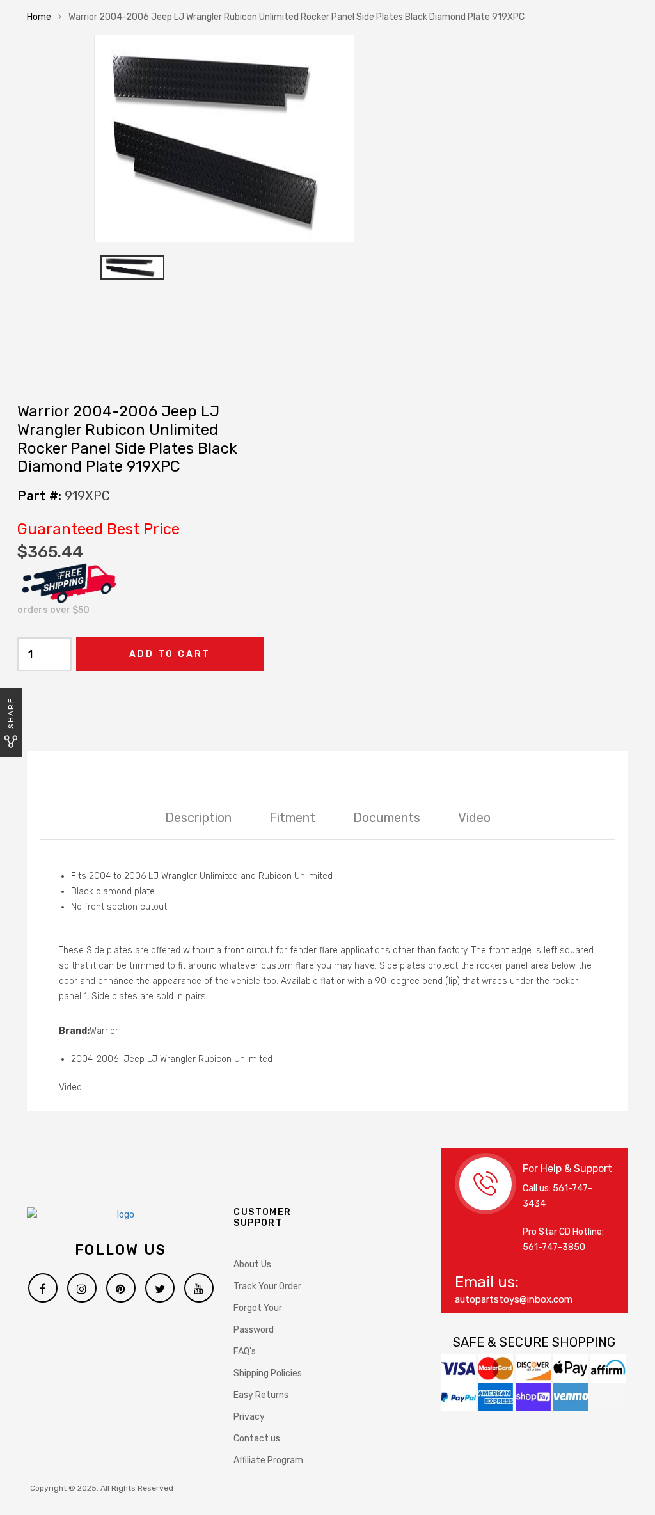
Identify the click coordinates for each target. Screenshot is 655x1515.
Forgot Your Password (257, 1319)
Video (474, 817)
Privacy (249, 1416)
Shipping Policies (267, 1373)
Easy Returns (260, 1395)
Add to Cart (169, 654)
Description (198, 817)
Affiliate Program (268, 1460)
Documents (386, 817)
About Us (252, 1264)
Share (10, 713)
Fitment (292, 817)
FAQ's (244, 1351)
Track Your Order (267, 1286)
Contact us (256, 1438)
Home (39, 17)
